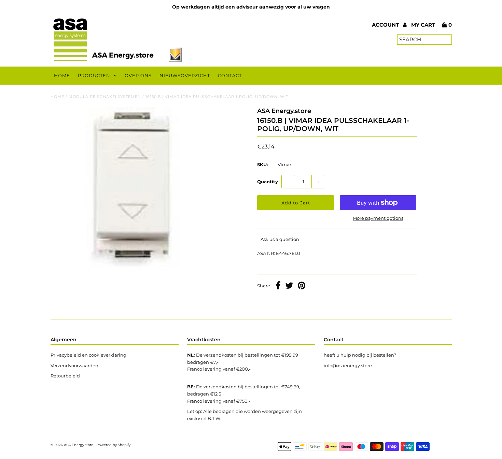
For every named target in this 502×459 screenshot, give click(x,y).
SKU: (262, 164)
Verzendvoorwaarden (74, 365)
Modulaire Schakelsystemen (105, 96)
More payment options (378, 218)
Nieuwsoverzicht (184, 75)
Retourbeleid (65, 375)
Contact (230, 75)
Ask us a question (280, 239)
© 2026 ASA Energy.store (72, 445)
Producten (94, 75)
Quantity (267, 181)
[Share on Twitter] (289, 286)
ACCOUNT (386, 24)
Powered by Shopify (113, 445)
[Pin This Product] (301, 286)
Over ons (138, 75)
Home (62, 75)
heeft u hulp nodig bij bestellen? (360, 355)
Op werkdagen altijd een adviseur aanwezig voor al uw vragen (251, 7)
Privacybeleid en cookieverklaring (88, 355)
